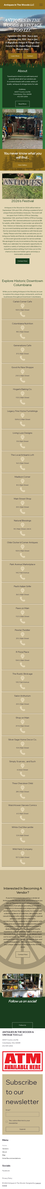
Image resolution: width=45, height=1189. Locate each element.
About (4, 1168)
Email (8, 1126)
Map (3, 1171)
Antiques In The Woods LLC (19, 4)
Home (4, 1162)
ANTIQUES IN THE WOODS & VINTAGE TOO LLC (18, 1050)
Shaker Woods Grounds (29, 46)
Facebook (6, 1187)
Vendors (5, 1165)
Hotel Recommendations (11, 1175)
